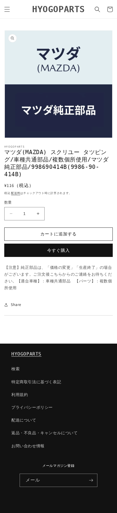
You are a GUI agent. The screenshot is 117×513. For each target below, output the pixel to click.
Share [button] (16, 304)
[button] (7, 9)
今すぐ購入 (58, 250)
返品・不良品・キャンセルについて (44, 432)
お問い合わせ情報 (28, 445)
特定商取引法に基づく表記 (36, 381)
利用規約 (19, 394)
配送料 (15, 193)
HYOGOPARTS (26, 354)
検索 (15, 368)
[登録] (91, 480)
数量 (8, 202)
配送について (23, 420)
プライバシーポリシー (32, 407)
